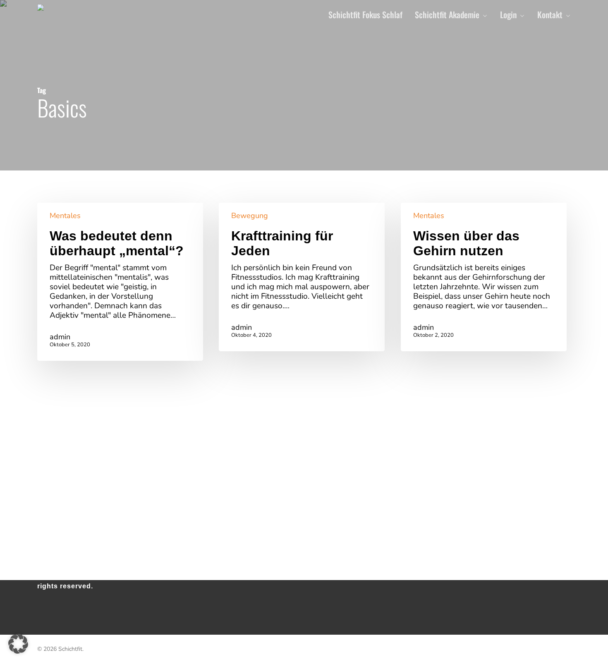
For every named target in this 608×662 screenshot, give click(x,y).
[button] (18, 644)
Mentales (65, 215)
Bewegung (249, 215)
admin (60, 337)
